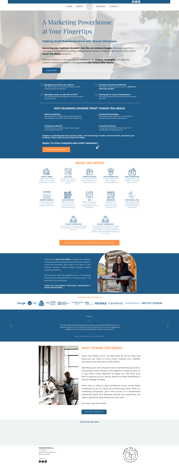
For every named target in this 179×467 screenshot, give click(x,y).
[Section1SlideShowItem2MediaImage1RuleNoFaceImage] (78, 336)
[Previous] (11, 325)
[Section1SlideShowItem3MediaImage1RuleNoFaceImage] (80, 336)
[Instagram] (136, 2)
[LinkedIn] (139, 2)
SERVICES (100, 6)
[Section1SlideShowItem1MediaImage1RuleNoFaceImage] (75, 336)
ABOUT (79, 6)
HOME (69, 6)
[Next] (168, 325)
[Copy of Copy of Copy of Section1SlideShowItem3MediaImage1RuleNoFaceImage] (87, 336)
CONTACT (113, 6)
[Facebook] (133, 2)
